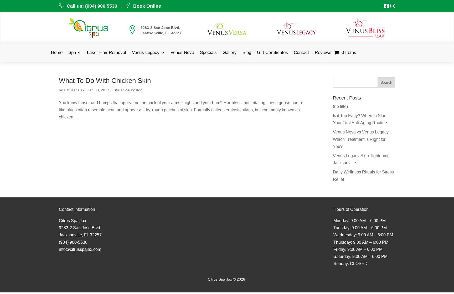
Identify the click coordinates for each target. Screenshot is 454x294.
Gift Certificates (272, 53)
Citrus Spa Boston (127, 90)
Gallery (230, 53)
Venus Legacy (145, 53)
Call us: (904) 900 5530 (92, 6)
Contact (301, 53)
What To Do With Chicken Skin (105, 80)
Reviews (323, 53)
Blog (247, 53)
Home (57, 53)
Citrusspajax (74, 90)
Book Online (147, 6)
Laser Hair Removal (106, 53)
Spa (72, 53)
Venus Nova (182, 53)
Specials (208, 53)
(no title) (340, 106)
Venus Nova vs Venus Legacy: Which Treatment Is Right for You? (361, 139)
